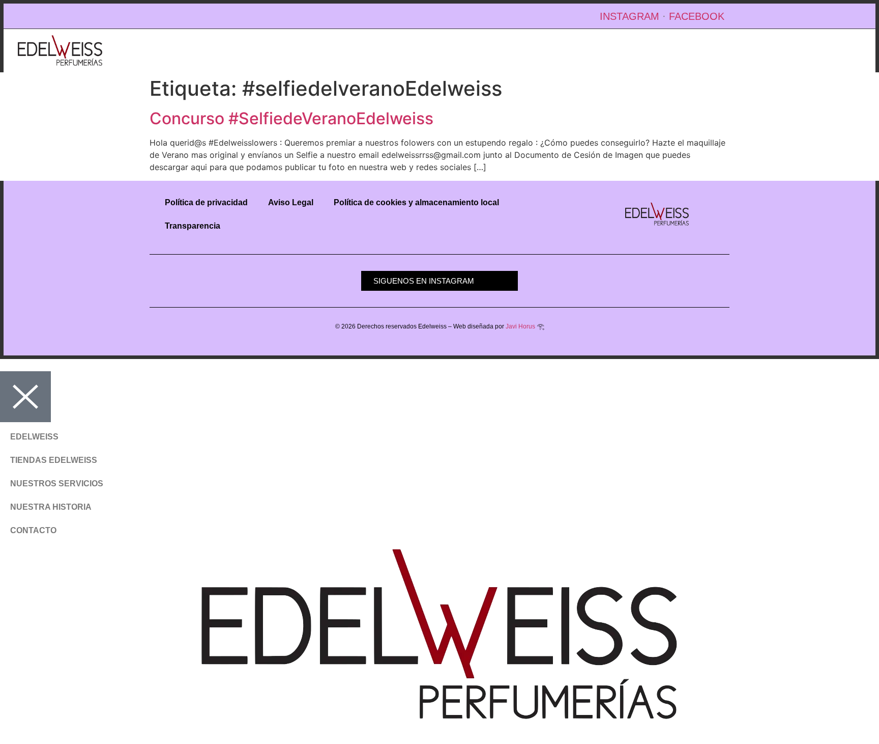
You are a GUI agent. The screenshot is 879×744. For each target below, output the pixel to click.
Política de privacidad (206, 202)
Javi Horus (520, 326)
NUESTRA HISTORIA (51, 507)
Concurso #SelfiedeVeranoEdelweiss (291, 118)
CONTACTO (33, 530)
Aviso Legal (290, 202)
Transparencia (192, 226)
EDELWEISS (34, 436)
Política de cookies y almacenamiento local (416, 202)
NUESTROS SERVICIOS (56, 483)
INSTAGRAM (629, 16)
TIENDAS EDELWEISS (53, 460)
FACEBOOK (696, 16)
